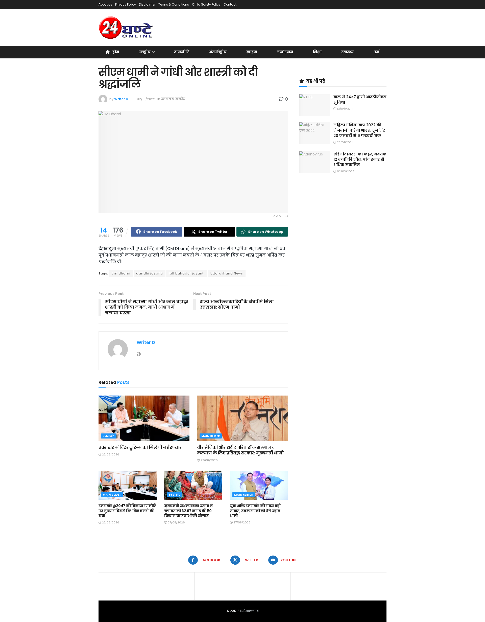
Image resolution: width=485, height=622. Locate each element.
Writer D (121, 99)
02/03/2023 (345, 171)
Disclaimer (147, 4)
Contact (230, 4)
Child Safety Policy (206, 4)
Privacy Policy (125, 4)
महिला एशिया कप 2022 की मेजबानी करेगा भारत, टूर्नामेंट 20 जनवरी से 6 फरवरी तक (359, 130)
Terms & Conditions (173, 4)
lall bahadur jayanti (187, 273)
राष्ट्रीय (145, 52)
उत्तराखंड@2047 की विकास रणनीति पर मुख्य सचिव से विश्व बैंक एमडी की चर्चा (127, 510)
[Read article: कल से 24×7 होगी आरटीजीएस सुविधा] (314, 105)
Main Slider (210, 436)
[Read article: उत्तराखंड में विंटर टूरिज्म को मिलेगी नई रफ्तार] (144, 418)
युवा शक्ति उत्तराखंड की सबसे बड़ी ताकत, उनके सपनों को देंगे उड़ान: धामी (255, 510)
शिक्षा (317, 52)
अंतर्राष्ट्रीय (218, 52)
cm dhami (121, 273)
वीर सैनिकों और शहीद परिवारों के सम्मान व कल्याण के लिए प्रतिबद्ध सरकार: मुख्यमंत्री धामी (240, 450)
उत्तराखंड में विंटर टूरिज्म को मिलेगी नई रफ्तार (140, 447)
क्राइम (251, 52)
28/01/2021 (344, 142)
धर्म (376, 52)
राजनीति (181, 52)
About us (105, 4)
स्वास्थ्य (347, 52)
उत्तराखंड (167, 99)
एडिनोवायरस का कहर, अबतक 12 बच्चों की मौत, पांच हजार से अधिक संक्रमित (359, 159)
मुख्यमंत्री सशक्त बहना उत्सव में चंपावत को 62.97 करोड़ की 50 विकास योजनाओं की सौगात (188, 510)
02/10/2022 (146, 99)
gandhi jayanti (149, 273)
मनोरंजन (285, 52)
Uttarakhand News (226, 273)
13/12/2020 (344, 109)
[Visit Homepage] (126, 27)
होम (115, 52)
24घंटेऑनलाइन (248, 611)
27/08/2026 (110, 454)
